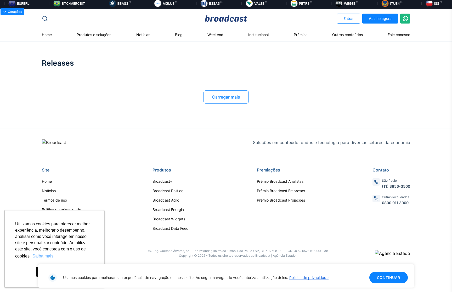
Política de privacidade (309, 277)
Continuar (388, 277)
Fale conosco (399, 34)
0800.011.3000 (395, 203)
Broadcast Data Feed (170, 228)
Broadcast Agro (165, 200)
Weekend (215, 34)
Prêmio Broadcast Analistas (280, 181)
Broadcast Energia (168, 209)
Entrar (348, 18)
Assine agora (380, 18)
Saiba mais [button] (42, 256)
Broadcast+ (162, 181)
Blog (179, 34)
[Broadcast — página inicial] (54, 142)
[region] (226, 276)
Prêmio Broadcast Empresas (281, 190)
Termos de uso (54, 200)
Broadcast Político (167, 190)
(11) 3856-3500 (396, 186)
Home (47, 34)
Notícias (143, 34)
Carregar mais (226, 97)
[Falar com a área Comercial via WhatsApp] (405, 19)
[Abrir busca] (103, 19)
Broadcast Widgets (168, 219)
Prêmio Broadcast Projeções (281, 200)
